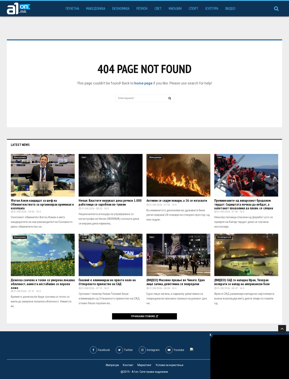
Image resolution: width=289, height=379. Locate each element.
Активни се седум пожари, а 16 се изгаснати (176, 200)
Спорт (193, 8)
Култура (211, 8)
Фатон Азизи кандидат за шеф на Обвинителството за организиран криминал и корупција (42, 204)
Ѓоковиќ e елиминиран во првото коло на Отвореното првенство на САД (107, 282)
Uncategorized (224, 237)
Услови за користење (169, 365)
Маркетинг (144, 365)
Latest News (20, 144)
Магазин (175, 8)
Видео (230, 8)
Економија (120, 8)
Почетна (72, 8)
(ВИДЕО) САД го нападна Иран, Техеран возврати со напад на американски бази (242, 282)
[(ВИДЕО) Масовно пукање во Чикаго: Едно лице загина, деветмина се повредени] (178, 255)
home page (143, 83)
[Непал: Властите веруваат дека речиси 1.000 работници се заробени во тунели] (111, 175)
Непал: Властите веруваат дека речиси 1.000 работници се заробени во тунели (110, 202)
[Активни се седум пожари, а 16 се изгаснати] (178, 175)
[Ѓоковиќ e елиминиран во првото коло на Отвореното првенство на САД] (111, 255)
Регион (141, 8)
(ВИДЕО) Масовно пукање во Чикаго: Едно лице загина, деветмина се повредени (175, 282)
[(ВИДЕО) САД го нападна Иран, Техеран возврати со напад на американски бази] (246, 255)
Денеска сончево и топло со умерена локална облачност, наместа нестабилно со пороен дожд (43, 284)
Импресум (112, 365)
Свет (158, 8)
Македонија (95, 8)
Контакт (128, 365)
